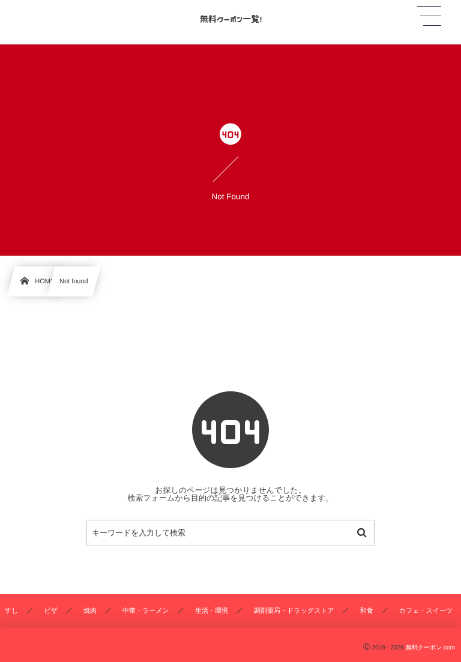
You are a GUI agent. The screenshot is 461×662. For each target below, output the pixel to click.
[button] (429, 16)
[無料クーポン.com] (230, 17)
